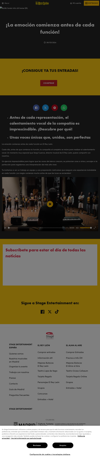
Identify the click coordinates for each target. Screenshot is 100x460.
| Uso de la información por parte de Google (26, 438)
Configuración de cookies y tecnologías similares (50, 454)
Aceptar (63, 445)
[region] (50, 443)
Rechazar (37, 445)
